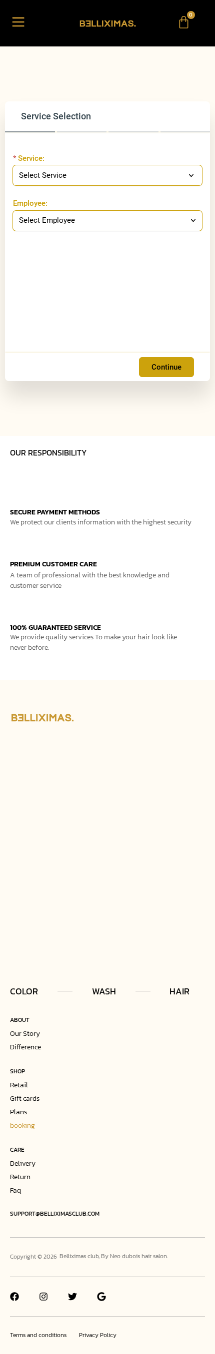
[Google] (101, 1296)
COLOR (24, 991)
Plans (18, 1112)
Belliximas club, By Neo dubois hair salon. (114, 1256)
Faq (15, 1190)
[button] (18, 23)
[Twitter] (72, 1296)
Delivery (23, 1163)
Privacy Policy (97, 1335)
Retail (19, 1085)
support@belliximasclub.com (55, 1213)
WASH (104, 991)
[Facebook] (14, 1296)
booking (22, 1125)
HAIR (180, 991)
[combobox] (102, 221)
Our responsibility (48, 452)
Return (20, 1177)
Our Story (25, 1033)
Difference (25, 1047)
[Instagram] (43, 1296)
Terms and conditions (38, 1335)
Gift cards (25, 1098)
